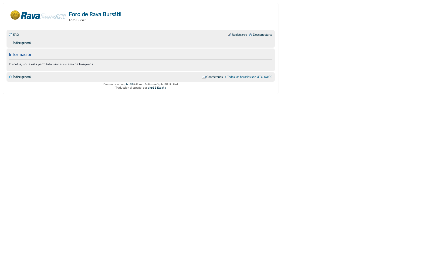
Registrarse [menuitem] (239, 34)
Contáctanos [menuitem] (214, 77)
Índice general (22, 77)
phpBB (129, 84)
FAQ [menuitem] (16, 34)
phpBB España (157, 87)
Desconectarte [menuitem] (262, 34)
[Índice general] (38, 15)
